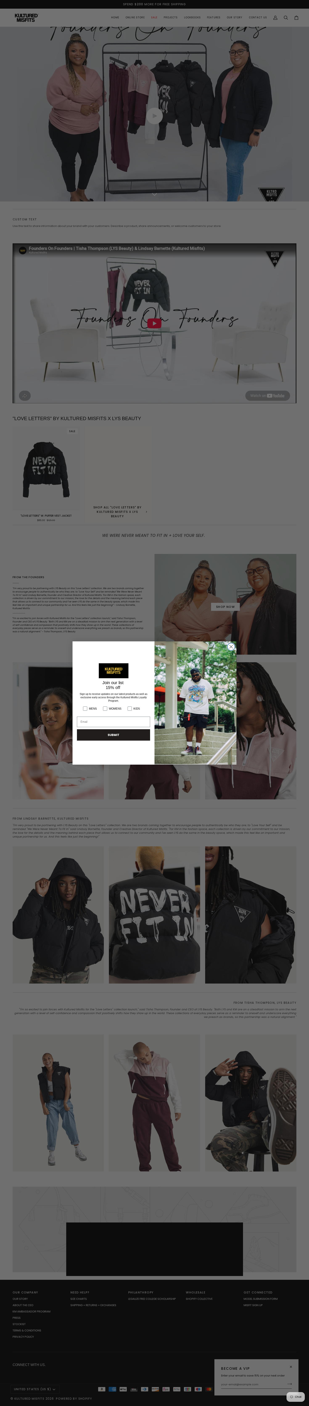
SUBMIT (113, 735)
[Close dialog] (231, 646)
